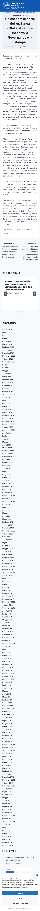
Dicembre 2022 (8, 457)
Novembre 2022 (8, 460)
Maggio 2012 (7, 833)
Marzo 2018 (6, 626)
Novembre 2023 (8, 424)
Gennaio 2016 (7, 703)
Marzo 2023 (7, 448)
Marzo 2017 (6, 661)
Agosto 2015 (7, 718)
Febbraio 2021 (7, 522)
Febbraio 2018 (7, 629)
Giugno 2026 (7, 335)
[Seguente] (34, 294)
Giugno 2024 (7, 403)
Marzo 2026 (7, 344)
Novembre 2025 (8, 356)
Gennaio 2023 (7, 454)
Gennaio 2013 (7, 810)
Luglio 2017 (6, 649)
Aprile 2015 (6, 730)
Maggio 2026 (7, 338)
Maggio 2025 (7, 371)
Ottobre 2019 (7, 569)
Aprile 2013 (6, 801)
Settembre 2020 (8, 537)
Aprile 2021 (6, 516)
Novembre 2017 (8, 638)
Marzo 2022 (7, 483)
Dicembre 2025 (8, 353)
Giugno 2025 (7, 368)
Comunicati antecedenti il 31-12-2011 (20, 857)
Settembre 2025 (8, 362)
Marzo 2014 (7, 768)
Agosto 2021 (7, 504)
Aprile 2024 (6, 409)
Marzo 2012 (6, 839)
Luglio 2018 (6, 614)
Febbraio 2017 (7, 664)
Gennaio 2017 (7, 667)
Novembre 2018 (8, 602)
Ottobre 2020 (7, 534)
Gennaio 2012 (7, 845)
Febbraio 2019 (8, 593)
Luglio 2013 (6, 792)
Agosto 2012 (7, 824)
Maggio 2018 (7, 620)
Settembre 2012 (8, 821)
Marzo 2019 (7, 590)
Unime (6, 233)
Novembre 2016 (8, 673)
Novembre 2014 (8, 744)
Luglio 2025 (6, 365)
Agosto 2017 (7, 646)
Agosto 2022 (7, 469)
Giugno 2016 (7, 688)
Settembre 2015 (8, 715)
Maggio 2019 (7, 584)
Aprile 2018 (6, 623)
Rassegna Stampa (13, 860)
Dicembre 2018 (8, 599)
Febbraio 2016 (8, 700)
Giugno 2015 (7, 724)
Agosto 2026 (7, 329)
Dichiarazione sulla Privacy (23, 908)
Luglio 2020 (7, 543)
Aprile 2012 (6, 836)
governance (27, 229)
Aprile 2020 (6, 552)
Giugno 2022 (7, 475)
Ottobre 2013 (7, 783)
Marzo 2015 (6, 732)
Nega (20, 898)
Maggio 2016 (7, 691)
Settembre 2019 (8, 572)
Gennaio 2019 (7, 596)
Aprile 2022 (6, 480)
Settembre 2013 (8, 786)
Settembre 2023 (8, 430)
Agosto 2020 (7, 540)
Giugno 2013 (7, 795)
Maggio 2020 (7, 549)
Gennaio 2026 (7, 350)
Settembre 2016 (8, 679)
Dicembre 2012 (8, 813)
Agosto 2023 (7, 433)
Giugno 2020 (7, 546)
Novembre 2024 (8, 389)
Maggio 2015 (7, 727)
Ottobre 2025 (7, 359)
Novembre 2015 (8, 709)
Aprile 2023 (6, 445)
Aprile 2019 (6, 587)
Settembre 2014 (8, 750)
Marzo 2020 (7, 555)
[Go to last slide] (5, 294)
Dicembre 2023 (8, 421)
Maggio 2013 (7, 798)
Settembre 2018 (8, 608)
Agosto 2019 (7, 575)
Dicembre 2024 (8, 386)
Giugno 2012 (7, 830)
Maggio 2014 (7, 762)
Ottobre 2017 (7, 641)
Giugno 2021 (7, 510)
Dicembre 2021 (8, 492)
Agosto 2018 (7, 611)
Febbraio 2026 (8, 347)
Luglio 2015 (6, 721)
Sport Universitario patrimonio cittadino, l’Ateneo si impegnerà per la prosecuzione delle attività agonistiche (30, 251)
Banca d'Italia (8, 229)
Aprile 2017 (6, 658)
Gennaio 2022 (7, 489)
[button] (37, 875)
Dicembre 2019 (8, 564)
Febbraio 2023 (8, 451)
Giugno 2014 (7, 759)
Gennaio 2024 (7, 418)
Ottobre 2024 (7, 392)
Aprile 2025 (6, 374)
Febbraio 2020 (8, 558)
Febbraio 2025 (8, 380)
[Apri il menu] (36, 5)
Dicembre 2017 (8, 635)
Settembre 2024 (8, 395)
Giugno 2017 (7, 652)
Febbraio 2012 (7, 842)
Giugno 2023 (7, 439)
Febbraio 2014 (8, 771)
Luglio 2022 (6, 472)
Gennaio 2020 (7, 561)
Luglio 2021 (6, 507)
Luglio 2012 (6, 827)
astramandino (10, 47)
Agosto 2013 (7, 789)
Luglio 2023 (7, 436)
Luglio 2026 (7, 332)
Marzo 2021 (6, 519)
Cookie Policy (11, 908)
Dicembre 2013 (8, 777)
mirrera (8, 293)
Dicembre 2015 (8, 706)
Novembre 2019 (8, 566)
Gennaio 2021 (7, 525)
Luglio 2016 (6, 685)
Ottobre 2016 (7, 676)
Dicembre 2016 (8, 670)
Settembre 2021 (8, 501)
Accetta (20, 893)
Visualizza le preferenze (20, 904)
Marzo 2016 (7, 697)
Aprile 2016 (6, 694)
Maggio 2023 (7, 442)
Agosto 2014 (7, 753)
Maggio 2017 (7, 655)
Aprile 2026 (6, 341)
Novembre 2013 (8, 780)
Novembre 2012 (8, 816)
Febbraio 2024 (8, 415)
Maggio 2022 (7, 477)
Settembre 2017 (8, 644)
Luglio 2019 (6, 578)
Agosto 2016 (7, 682)
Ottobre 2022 (7, 463)
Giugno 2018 (7, 617)
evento (18, 229)
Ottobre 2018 (7, 605)
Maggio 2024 (7, 406)
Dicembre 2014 (8, 741)
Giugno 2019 (7, 581)
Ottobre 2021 (7, 498)
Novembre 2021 (8, 495)
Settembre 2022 (8, 466)
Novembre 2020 (8, 531)
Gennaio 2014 (7, 774)
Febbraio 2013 (8, 807)
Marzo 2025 (7, 377)
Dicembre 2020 (8, 528)
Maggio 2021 (7, 513)
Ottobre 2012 (7, 819)
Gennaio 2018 (7, 632)
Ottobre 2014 (7, 747)
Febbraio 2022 (8, 486)
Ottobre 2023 (7, 427)
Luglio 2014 (6, 756)
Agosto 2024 (7, 397)
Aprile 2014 (6, 765)
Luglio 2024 (7, 400)
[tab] (16, 311)
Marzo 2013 (7, 804)
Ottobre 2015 (7, 712)
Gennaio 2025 (7, 383)
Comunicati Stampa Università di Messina (20, 12)
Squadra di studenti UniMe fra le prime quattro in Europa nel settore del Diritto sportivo (10, 250)
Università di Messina (14, 863)
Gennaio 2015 (7, 738)
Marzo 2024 (7, 412)
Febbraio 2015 (7, 735)
